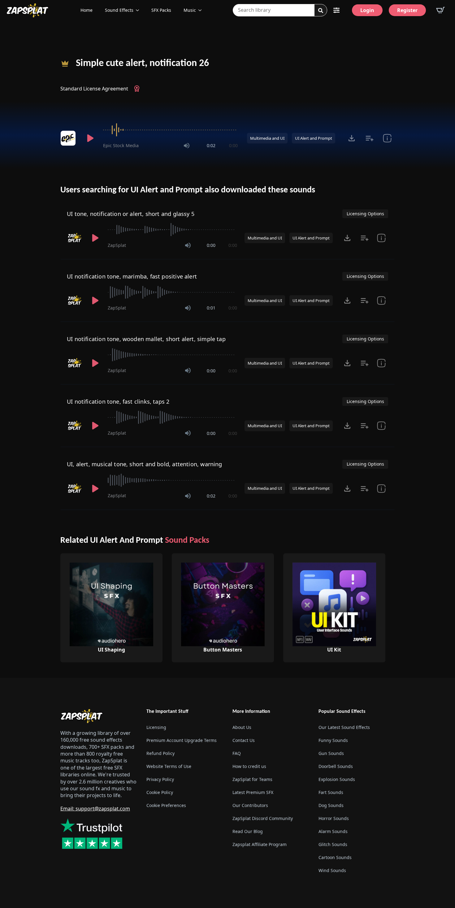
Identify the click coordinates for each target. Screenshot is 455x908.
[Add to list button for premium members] (369, 138)
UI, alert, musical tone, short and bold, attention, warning (144, 464)
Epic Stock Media (121, 145)
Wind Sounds (332, 870)
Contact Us (243, 740)
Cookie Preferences (166, 805)
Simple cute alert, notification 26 (142, 63)
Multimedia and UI (267, 138)
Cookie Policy (159, 792)
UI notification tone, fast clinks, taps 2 (118, 401)
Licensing (156, 727)
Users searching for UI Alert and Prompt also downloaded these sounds (187, 190)
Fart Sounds (330, 792)
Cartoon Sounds (335, 857)
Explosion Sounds (336, 779)
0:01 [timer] (211, 308)
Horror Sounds (333, 818)
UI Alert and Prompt (313, 138)
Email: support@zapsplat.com (95, 808)
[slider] (170, 129)
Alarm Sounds (333, 831)
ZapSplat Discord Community (262, 818)
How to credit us (249, 766)
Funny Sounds (333, 740)
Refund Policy (160, 753)
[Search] (320, 10)
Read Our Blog (247, 831)
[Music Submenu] (202, 10)
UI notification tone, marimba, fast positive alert (132, 276)
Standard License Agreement (94, 88)
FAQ (236, 753)
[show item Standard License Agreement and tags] (387, 138)
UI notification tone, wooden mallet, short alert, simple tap (146, 339)
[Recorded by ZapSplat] (75, 237)
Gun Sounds (331, 753)
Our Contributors (250, 805)
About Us (241, 727)
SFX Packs (161, 10)
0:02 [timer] (211, 145)
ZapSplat (117, 245)
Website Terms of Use (168, 766)
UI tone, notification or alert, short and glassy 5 (130, 213)
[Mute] (186, 145)
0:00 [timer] (233, 145)
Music (190, 10)
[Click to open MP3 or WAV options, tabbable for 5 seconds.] (351, 138)
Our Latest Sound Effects (344, 727)
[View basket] (440, 10)
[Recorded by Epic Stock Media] (69, 138)
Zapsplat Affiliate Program (259, 844)
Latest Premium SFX (252, 792)
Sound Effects (119, 10)
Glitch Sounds (332, 844)
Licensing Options (365, 214)
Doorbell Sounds (335, 766)
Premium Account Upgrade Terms (181, 740)
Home (86, 10)
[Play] (90, 138)
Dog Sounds (331, 805)
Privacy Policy (160, 779)
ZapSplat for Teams (252, 779)
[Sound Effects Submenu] (139, 10)
